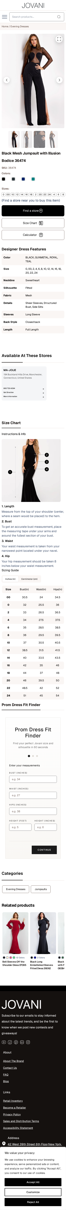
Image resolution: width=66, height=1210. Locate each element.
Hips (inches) (18, 804)
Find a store (31, 211)
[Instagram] (28, 1042)
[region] (33, 1178)
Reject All (33, 1202)
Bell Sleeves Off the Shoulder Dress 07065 (14, 963)
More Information (10, 396)
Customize (33, 1192)
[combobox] (36, 16)
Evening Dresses (19, 26)
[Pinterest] (16, 1042)
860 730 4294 (9, 388)
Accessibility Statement (18, 1128)
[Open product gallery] (59, 39)
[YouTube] (4, 1042)
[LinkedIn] (22, 1042)
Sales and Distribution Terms (21, 1121)
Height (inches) (44, 820)
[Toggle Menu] (5, 17)
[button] (6, 80)
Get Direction (8, 392)
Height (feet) (18, 820)
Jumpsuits (41, 889)
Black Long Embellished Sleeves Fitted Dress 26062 (41, 965)
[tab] (33, 423)
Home (5, 26)
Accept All (33, 1182)
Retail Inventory (13, 1101)
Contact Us (10, 1067)
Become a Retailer (14, 1107)
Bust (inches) (18, 773)
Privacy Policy (12, 1114)
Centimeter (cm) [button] (29, 579)
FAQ (5, 1074)
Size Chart (30, 223)
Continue (44, 849)
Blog (6, 1081)
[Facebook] (10, 1042)
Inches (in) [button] (10, 579)
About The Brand (13, 1061)
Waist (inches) (18, 788)
